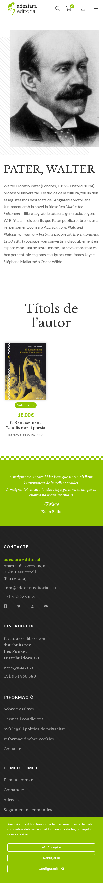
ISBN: (12, 434)
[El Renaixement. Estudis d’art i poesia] (26, 371)
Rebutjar (50, 858)
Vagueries (25, 405)
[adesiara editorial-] (22, 8)
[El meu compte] (83, 8)
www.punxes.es (19, 667)
